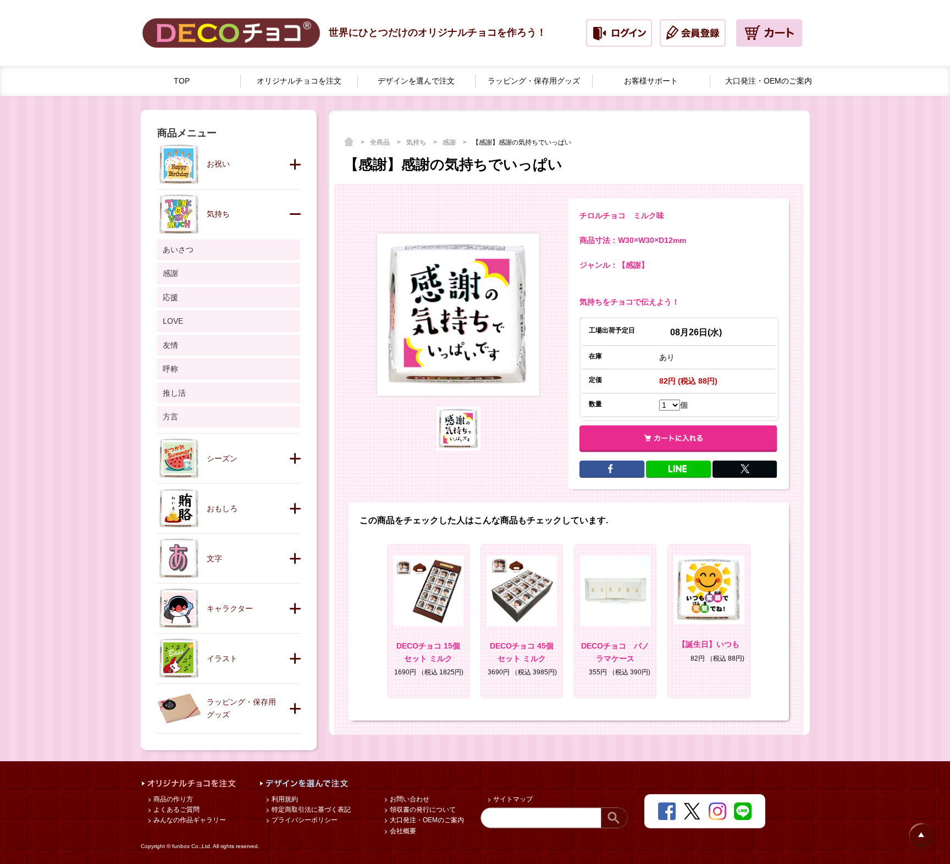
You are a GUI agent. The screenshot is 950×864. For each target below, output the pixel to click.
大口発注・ (768, 80)
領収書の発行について (422, 809)
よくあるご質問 (176, 809)
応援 (170, 297)
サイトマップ (512, 799)
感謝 (450, 142)
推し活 (174, 393)
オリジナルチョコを (299, 80)
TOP (182, 80)
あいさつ (178, 249)
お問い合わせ (408, 799)
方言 (170, 416)
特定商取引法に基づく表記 (310, 809)
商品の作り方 (172, 799)
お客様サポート (651, 80)
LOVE (173, 321)
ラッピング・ (534, 80)
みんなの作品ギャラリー (189, 820)
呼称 (170, 368)
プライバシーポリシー (304, 820)
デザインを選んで (416, 80)
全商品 (380, 142)
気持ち (417, 142)
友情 (170, 345)
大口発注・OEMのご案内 (426, 820)
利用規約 (284, 799)
